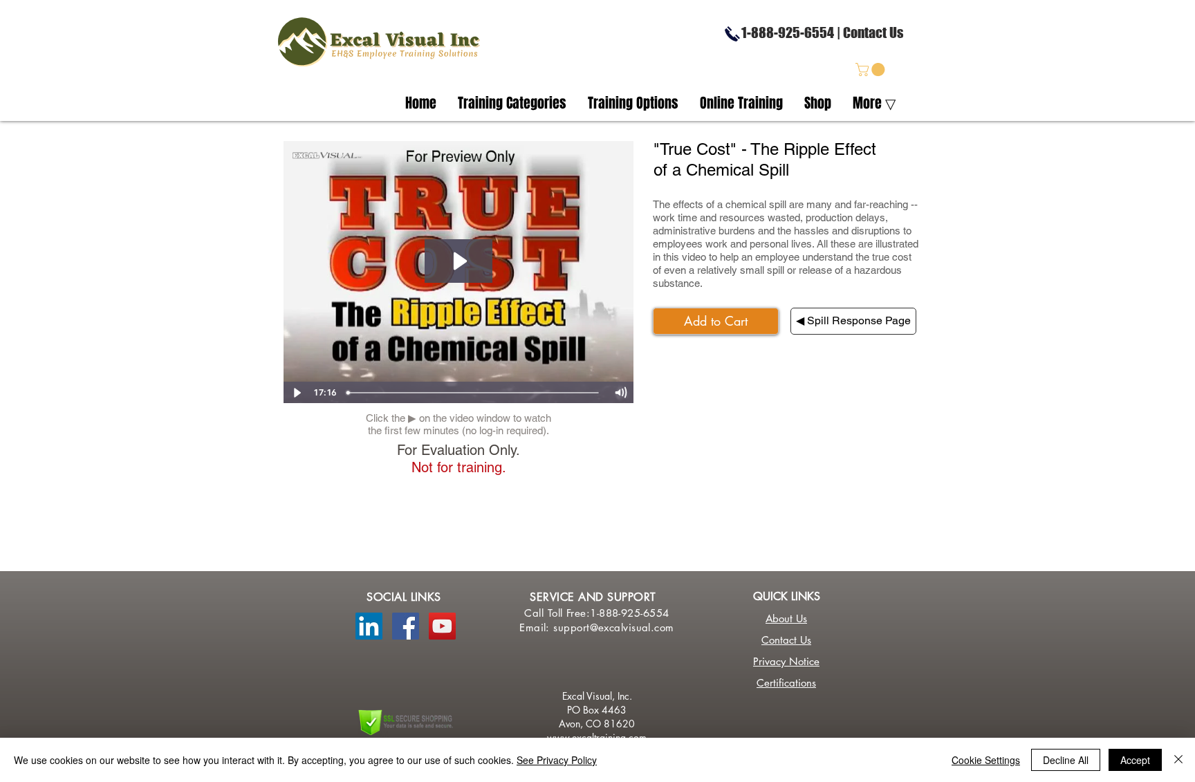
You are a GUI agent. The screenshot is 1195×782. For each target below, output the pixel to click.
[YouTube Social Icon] (442, 626)
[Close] (1178, 760)
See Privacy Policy (557, 760)
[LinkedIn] (368, 626)
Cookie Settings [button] (986, 760)
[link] (871, 69)
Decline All (1066, 760)
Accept (1135, 760)
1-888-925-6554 (782, 32)
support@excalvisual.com (613, 627)
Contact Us (873, 32)
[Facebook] (405, 626)
